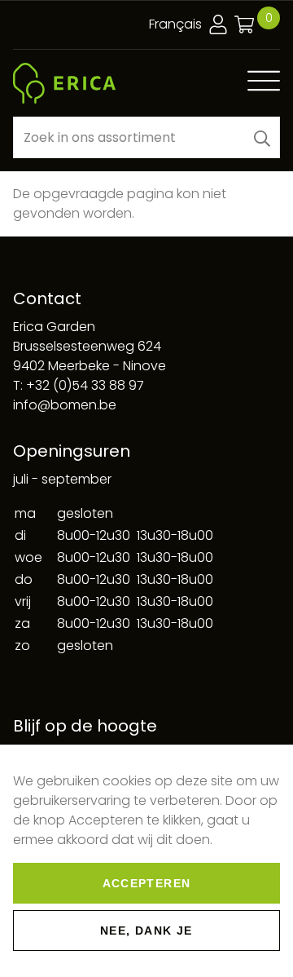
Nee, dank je (146, 930)
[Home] (64, 83)
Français (175, 24)
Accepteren (147, 883)
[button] (262, 137)
